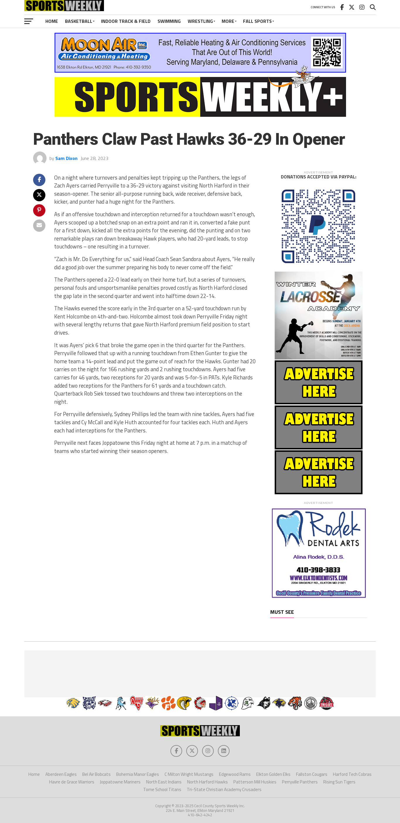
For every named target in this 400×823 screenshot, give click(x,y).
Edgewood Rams (235, 774)
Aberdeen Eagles (61, 774)
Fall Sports (257, 21)
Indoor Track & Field (126, 21)
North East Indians (164, 781)
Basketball (78, 21)
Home (51, 21)
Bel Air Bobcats (96, 774)
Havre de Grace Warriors (71, 781)
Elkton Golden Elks (273, 774)
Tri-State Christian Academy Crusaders (224, 789)
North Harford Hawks (207, 781)
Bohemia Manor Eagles (137, 774)
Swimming (169, 21)
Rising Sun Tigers (339, 781)
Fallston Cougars (311, 774)
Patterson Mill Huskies (254, 781)
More (228, 21)
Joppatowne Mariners (120, 781)
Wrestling (200, 21)
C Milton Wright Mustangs (189, 774)
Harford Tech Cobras (352, 774)
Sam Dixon (66, 158)
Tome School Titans (162, 789)
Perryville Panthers (300, 781)
